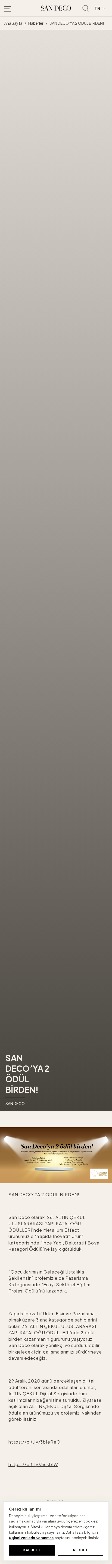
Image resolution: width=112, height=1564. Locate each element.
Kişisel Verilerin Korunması (31, 1538)
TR (97, 8)
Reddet (80, 1550)
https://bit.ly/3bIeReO (34, 1442)
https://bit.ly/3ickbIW (33, 1464)
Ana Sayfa (13, 23)
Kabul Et (32, 1550)
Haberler (35, 23)
